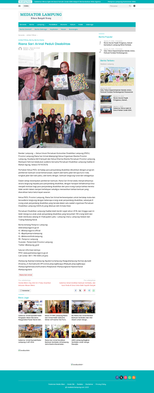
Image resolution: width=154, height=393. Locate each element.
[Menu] (19, 6)
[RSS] (134, 378)
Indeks (26, 6)
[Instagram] (125, 378)
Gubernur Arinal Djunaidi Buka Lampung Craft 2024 (29, 341)
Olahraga (89, 25)
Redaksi (80, 384)
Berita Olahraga (41, 29)
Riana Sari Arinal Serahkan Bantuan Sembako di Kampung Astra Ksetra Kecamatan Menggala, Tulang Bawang (57, 342)
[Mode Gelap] (134, 6)
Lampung (40, 25)
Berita (31, 25)
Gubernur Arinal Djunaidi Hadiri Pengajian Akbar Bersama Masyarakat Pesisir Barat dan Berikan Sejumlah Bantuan (30, 318)
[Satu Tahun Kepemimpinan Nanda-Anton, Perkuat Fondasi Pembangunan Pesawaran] (117, 76)
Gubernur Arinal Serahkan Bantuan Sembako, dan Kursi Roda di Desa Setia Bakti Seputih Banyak (77, 282)
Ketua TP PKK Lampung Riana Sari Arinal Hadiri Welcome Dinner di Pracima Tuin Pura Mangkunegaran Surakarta (56, 318)
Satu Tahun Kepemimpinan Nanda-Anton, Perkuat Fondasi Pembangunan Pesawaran (119, 52)
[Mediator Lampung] (40, 15)
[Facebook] (117, 378)
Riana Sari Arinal (35, 48)
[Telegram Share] (89, 290)
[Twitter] (121, 378)
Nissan (63, 29)
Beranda (23, 25)
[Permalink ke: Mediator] (20, 48)
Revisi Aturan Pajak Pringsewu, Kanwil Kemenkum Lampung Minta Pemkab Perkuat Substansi (118, 44)
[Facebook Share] (75, 290)
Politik (80, 25)
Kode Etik (71, 384)
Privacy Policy (101, 384)
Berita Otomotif (26, 29)
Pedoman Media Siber (56, 384)
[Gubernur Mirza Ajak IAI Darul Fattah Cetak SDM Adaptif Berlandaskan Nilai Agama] (106, 110)
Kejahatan (54, 29)
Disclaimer (89, 384)
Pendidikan (53, 25)
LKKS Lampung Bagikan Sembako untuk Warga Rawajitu (81, 342)
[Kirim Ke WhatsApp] (93, 290)
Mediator (26, 48)
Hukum (72, 25)
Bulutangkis (73, 29)
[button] (130, 6)
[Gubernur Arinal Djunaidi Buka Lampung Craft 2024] (30, 331)
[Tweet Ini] (80, 290)
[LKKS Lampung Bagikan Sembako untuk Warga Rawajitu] (83, 331)
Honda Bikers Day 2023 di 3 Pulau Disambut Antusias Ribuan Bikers (34, 282)
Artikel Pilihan (23, 40)
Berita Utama (39, 40)
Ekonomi (63, 25)
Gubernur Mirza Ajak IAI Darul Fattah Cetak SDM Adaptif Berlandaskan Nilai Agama (54, 2)
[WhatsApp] (129, 378)
